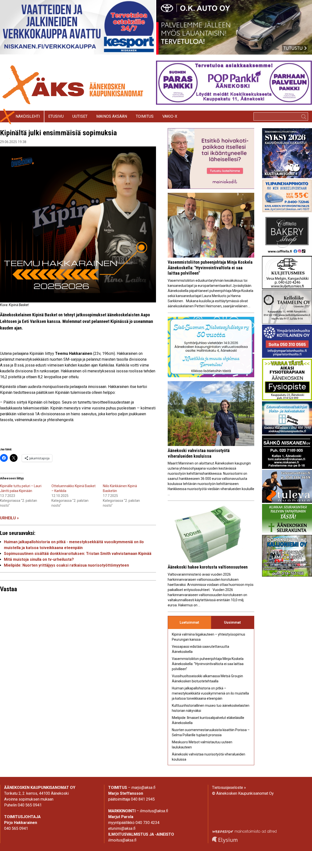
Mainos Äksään (111, 116)
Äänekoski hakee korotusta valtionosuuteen (208, 567)
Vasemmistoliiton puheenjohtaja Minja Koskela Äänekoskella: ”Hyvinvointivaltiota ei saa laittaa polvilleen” (208, 664)
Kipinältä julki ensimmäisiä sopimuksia (58, 132)
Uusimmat (232, 622)
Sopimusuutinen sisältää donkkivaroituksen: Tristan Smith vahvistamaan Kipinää (77, 553)
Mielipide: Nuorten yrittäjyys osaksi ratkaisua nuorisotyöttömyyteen (66, 565)
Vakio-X (169, 116)
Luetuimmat (189, 622)
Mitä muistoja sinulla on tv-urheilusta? (39, 559)
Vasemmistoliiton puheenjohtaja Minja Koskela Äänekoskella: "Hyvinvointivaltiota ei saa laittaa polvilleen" (210, 268)
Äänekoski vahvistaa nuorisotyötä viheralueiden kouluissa (199, 453)
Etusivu (56, 116)
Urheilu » (9, 518)
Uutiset (80, 116)
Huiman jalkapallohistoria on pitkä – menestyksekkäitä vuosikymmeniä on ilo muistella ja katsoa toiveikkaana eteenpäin (210, 693)
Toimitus (145, 116)
